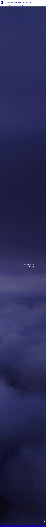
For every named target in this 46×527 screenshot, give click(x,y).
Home (1, 5)
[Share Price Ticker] (36, 0)
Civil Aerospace (12, 5)
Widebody (17, 5)
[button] (41, 0)
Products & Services (6, 5)
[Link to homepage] (2, 2)
